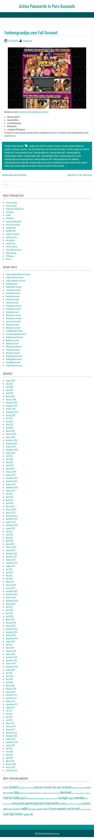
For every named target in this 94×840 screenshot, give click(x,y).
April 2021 (9, 578)
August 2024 (10, 452)
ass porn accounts (68, 145)
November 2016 (11, 735)
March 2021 (10, 581)
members (80, 797)
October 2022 (11, 522)
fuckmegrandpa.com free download (66, 159)
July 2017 (9, 710)
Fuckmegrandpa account (23, 152)
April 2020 (9, 616)
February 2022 (11, 547)
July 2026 (9, 383)
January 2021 (10, 588)
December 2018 (11, 657)
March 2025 (10, 430)
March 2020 (10, 619)
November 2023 (11, 481)
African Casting (11, 202)
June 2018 (9, 676)
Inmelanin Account (12, 324)
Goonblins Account (12, 312)
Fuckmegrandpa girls (57, 152)
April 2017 (9, 720)
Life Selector (10, 240)
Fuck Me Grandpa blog (36, 149)
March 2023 (10, 506)
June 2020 (9, 610)
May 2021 (9, 575)
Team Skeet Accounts (13, 249)
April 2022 (9, 540)
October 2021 (11, 559)
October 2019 (11, 635)
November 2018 (11, 660)
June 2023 (9, 496)
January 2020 (10, 625)
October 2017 (10, 701)
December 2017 (11, 694)
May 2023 (9, 500)
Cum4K (8, 215)
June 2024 (9, 459)
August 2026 (10, 380)
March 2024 (10, 468)
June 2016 (9, 751)
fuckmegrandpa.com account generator (18, 159)
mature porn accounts (12, 165)
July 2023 (9, 493)
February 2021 (11, 585)
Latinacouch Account (13, 321)
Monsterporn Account (13, 315)
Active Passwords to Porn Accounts (47, 6)
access (6, 787)
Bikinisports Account (13, 327)
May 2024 (9, 462)
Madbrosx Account (12, 340)
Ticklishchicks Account (14, 365)
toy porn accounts (85, 809)
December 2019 (11, 628)
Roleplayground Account (14, 337)
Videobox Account (12, 343)
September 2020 (12, 600)
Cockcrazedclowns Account (15, 280)
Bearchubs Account (13, 352)
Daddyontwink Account (14, 359)
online (15, 803)
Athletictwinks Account (14, 356)
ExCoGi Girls (10, 218)
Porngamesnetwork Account (16, 334)
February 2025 (11, 434)
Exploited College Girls (13, 221)
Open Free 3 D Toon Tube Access (80, 175)
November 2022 (11, 518)
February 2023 (11, 509)
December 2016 (11, 732)
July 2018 (9, 672)
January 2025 (10, 437)
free (5, 797)
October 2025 (11, 408)
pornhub (62, 803)
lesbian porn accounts (51, 798)
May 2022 (9, 537)
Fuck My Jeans (11, 227)
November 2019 (11, 632)
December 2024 (11, 440)
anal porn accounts (54, 145)
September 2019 (12, 638)
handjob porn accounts (61, 162)
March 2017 (10, 723)
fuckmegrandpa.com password (40, 162)
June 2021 (9, 572)
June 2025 (9, 421)
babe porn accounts (79, 787)
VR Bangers (10, 256)
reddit (24, 808)
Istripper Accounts (12, 234)
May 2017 (9, 717)
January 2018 (10, 691)
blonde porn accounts (26, 793)
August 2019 (10, 641)
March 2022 (10, 544)
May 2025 (9, 424)
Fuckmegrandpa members (13, 155)
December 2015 (11, 770)
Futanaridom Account (13, 308)
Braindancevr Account (13, 305)
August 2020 (10, 603)
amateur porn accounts (37, 145)
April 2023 (9, 503)
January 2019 (10, 654)
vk (31, 814)
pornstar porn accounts (74, 803)
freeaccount (27, 40)
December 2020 (11, 591)
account (14, 786)
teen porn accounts (44, 165)
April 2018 (9, 682)
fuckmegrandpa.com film (43, 159)
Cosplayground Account (14, 330)
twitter (18, 813)
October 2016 (11, 739)
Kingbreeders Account (14, 286)
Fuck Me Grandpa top (74, 149)
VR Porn (9, 259)
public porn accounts (28, 165)
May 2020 (9, 613)
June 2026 (9, 386)
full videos (14, 797)
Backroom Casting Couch (15, 208)
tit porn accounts (58, 165)
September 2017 (12, 704)
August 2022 (10, 528)
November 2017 (11, 698)
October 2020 (11, 597)
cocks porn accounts (19, 149)
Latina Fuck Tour (11, 237)
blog (16, 792)
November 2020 (11, 594)
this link (57, 132)
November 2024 (11, 443)
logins (71, 798)
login (65, 797)
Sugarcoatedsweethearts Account (18, 274)
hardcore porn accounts (78, 162)
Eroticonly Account (12, 299)
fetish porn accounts (85, 793)
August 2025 (10, 415)
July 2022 (9, 531)
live (60, 797)
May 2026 (9, 390)
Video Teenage (11, 252)
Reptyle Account (11, 283)
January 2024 (10, 474)
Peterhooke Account (13, 293)
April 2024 (9, 465)
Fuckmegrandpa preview (50, 155)
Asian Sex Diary (11, 205)
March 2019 (10, 647)
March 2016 (10, 761)
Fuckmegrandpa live (73, 152)
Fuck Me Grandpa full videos (55, 149)
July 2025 (9, 418)
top (69, 808)
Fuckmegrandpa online (32, 155)
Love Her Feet (10, 243)
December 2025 (11, 402)
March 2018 (10, 685)
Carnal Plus (10, 212)
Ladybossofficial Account (15, 277)
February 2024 (11, 471)
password (39, 803)
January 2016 (10, 767)
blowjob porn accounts (40, 793)
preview (86, 803)
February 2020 (11, 622)
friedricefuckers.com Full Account (14, 175)
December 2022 (11, 515)
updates (27, 814)
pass (21, 803)
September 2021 (12, 562)
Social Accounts (18, 145)
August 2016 (10, 745)
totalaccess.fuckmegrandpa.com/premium (33, 111)
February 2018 (11, 688)
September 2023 (12, 487)
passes (29, 803)
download (65, 792)
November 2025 (11, 405)
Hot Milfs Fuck (11, 230)
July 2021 (9, 569)
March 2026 (10, 396)
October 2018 (11, 663)
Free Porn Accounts (13, 224)
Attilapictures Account (14, 318)
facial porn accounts (76, 793)
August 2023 (10, 490)
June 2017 (9, 713)
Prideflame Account (13, 349)
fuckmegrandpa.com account (70, 155)
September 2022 (12, 525)
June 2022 (9, 534)
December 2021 (11, 553)
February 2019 (11, 650)
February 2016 (11, 764)
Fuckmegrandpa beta (41, 152)
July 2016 (9, 748)
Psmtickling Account (13, 362)
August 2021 (10, 566)
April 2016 (9, 757)
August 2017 (10, 707)
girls (23, 797)
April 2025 (9, 427)
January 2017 (10, 729)
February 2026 (11, 399)
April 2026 (9, 393)
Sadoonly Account (12, 302)
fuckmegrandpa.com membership (16, 162)
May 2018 (9, 679)
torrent (75, 808)
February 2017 (11, 726)
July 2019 (9, 644)
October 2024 (11, 446)
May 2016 (9, 754)
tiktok (45, 809)
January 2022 (10, 550)
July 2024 (9, 456)
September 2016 (12, 742)
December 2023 (11, 478)
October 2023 (11, 484)
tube (11, 813)
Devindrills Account (12, 296)
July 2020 (9, 606)
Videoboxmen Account (14, 346)
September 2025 (12, 412)
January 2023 (10, 512)
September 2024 (12, 449)
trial (5, 813)
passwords (52, 803)
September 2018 (12, 666)
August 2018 (10, 669)
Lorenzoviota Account (13, 290)
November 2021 (11, 556)
